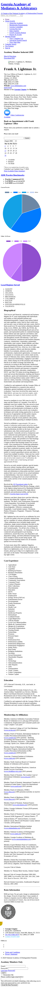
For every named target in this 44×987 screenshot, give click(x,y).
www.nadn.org (16, 834)
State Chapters (14, 31)
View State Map (14, 42)
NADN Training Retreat (17, 33)
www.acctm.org (9, 730)
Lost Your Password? (8, 970)
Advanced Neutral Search (18, 40)
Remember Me (8, 975)
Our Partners (9, 46)
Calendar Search (10, 44)
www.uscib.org (16, 786)
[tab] (22, 175)
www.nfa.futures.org (20, 805)
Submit (27, 138)
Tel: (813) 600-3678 (12, 934)
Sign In (7, 48)
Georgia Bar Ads (15, 29)
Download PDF (9, 58)
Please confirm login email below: (12, 977)
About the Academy (16, 23)
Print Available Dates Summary (14, 171)
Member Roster (10, 36)
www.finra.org (9, 792)
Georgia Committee (16, 27)
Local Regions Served (10, 285)
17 (5, 151)
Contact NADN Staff (12, 936)
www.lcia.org (25, 777)
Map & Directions (10, 56)
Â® (19, 494)
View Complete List (16, 38)
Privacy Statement (11, 954)
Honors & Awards (15, 35)
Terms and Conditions (12, 952)
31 (5, 155)
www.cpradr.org (9, 738)
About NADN (10, 21)
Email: (3, 966)
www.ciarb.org (9, 758)
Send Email (8, 88)
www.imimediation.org (12, 828)
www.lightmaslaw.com (18, 86)
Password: (4, 968)
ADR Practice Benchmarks (12, 175)
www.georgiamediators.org (21, 839)
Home (7, 19)
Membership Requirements (18, 25)
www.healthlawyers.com (12, 771)
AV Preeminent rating (20, 484)
